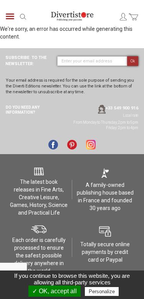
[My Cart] (133, 21)
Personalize (102, 291)
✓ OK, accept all (54, 291)
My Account (123, 16)
